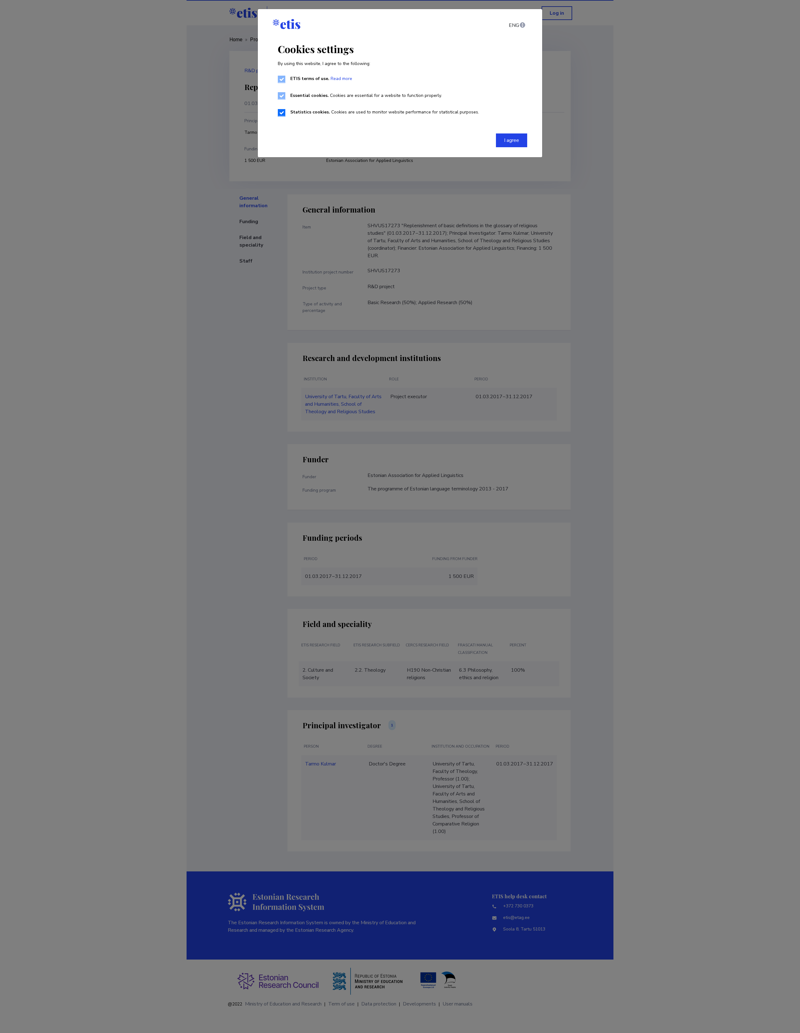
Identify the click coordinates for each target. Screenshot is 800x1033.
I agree (511, 140)
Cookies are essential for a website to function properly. (366, 95)
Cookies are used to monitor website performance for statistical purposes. (384, 112)
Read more (341, 79)
